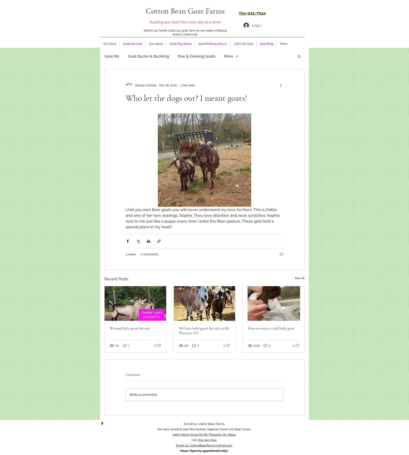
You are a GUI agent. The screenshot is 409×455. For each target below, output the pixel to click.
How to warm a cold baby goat (271, 328)
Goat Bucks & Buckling (148, 56)
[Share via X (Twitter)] (138, 241)
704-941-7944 (207, 440)
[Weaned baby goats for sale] (135, 303)
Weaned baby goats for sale (130, 328)
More (228, 56)
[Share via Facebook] (128, 241)
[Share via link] (159, 241)
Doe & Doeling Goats (196, 56)
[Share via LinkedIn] (149, 241)
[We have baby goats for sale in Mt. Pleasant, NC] (204, 303)
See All (300, 278)
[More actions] (280, 85)
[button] (299, 56)
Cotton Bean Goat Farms (185, 11)
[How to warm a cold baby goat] (273, 303)
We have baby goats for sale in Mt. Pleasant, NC (204, 330)
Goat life (112, 56)
